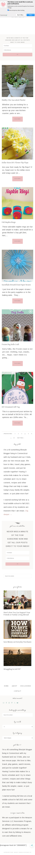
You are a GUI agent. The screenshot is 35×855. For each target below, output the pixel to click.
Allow (30, 15)
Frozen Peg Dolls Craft (10, 344)
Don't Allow (20, 15)
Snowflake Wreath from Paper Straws (16, 285)
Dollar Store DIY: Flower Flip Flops (15, 163)
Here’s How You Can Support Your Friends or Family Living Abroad (17, 614)
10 (14, 437)
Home (6, 686)
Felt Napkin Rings (9, 222)
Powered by (3, 15)
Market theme (18, 852)
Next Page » (20, 437)
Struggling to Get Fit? (12, 669)
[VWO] (7, 15)
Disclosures (25, 686)
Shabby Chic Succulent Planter (13, 100)
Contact (17, 691)
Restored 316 (27, 852)
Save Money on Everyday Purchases (17, 642)
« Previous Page (7, 433)
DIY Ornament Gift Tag (11, 407)
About (14, 686)
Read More (18, 119)
